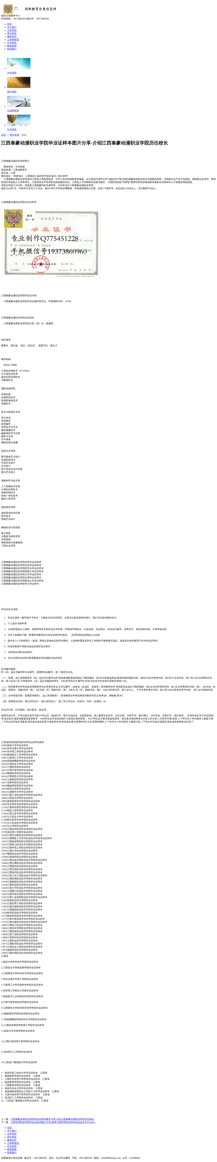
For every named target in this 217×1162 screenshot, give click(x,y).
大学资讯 (12, 30)
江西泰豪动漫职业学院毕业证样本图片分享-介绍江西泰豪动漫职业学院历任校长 (52, 1119)
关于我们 (12, 27)
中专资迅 (12, 42)
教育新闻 (12, 46)
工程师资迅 (13, 39)
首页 (9, 24)
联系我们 (12, 49)
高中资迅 (12, 33)
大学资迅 (12, 73)
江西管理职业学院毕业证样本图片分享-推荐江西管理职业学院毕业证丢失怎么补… (53, 1122)
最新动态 (12, 36)
